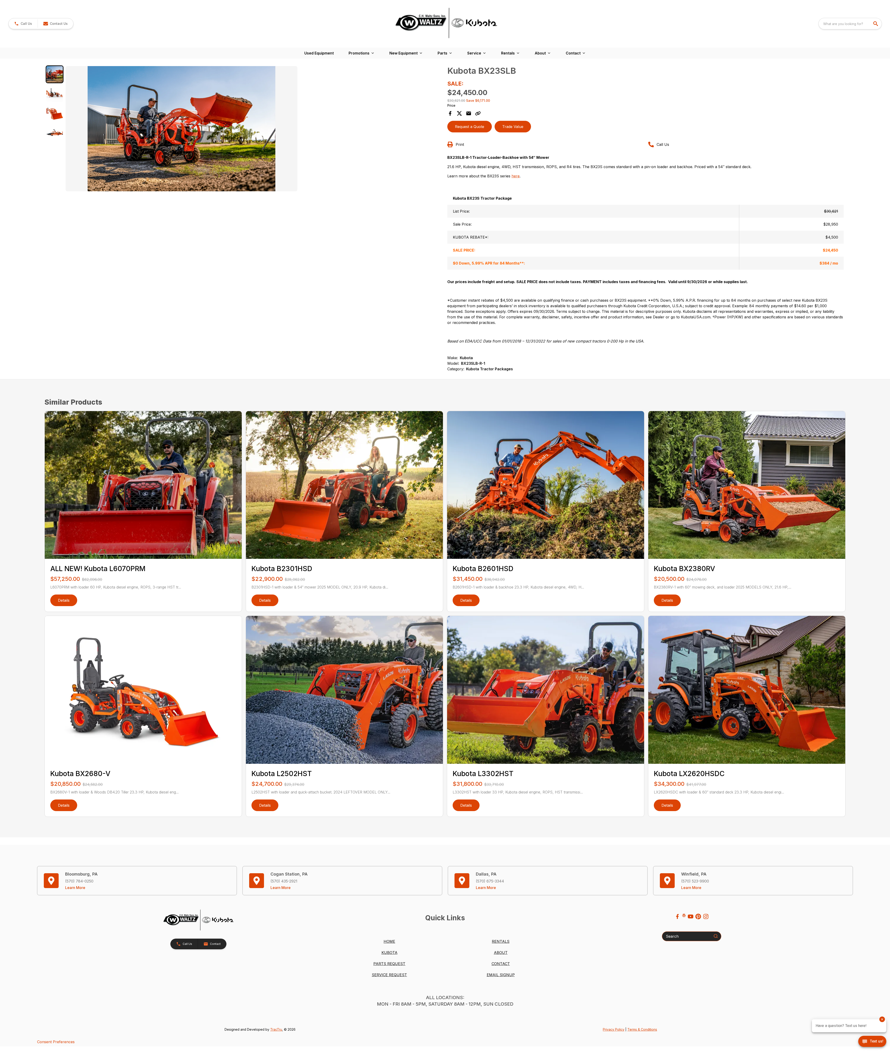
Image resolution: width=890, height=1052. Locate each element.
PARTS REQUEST (389, 963)
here (516, 176)
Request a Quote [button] (469, 126)
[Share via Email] (468, 113)
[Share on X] (459, 113)
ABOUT (501, 952)
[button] (23, 23)
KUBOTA (389, 952)
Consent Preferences (56, 1041)
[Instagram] (706, 916)
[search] (876, 23)
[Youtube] (690, 916)
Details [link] (64, 600)
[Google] (684, 915)
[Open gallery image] (181, 128)
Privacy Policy (613, 1029)
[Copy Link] (478, 113)
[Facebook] (677, 916)
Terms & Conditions (642, 1029)
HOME (389, 941)
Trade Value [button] (512, 126)
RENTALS (500, 941)
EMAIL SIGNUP (501, 974)
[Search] (716, 936)
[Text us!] (872, 1042)
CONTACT (501, 963)
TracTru (276, 1029)
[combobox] (850, 23)
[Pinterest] (698, 916)
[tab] (54, 74)
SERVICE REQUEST (389, 974)
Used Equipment (319, 53)
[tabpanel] (254, 129)
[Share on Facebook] (450, 113)
